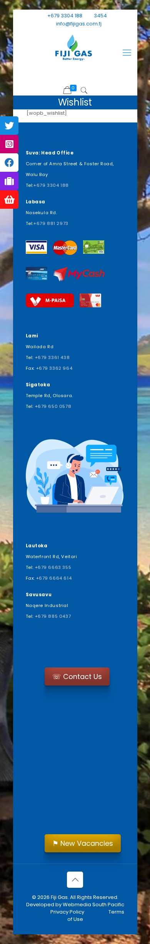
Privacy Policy (67, 911)
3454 (100, 15)
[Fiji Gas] (75, 49)
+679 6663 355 (53, 567)
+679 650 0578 (53, 406)
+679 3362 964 (54, 368)
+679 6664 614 (54, 578)
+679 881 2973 (50, 223)
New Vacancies (82, 843)
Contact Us (77, 676)
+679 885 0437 (53, 616)
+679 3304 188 (64, 15)
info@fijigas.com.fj (79, 23)
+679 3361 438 (52, 357)
